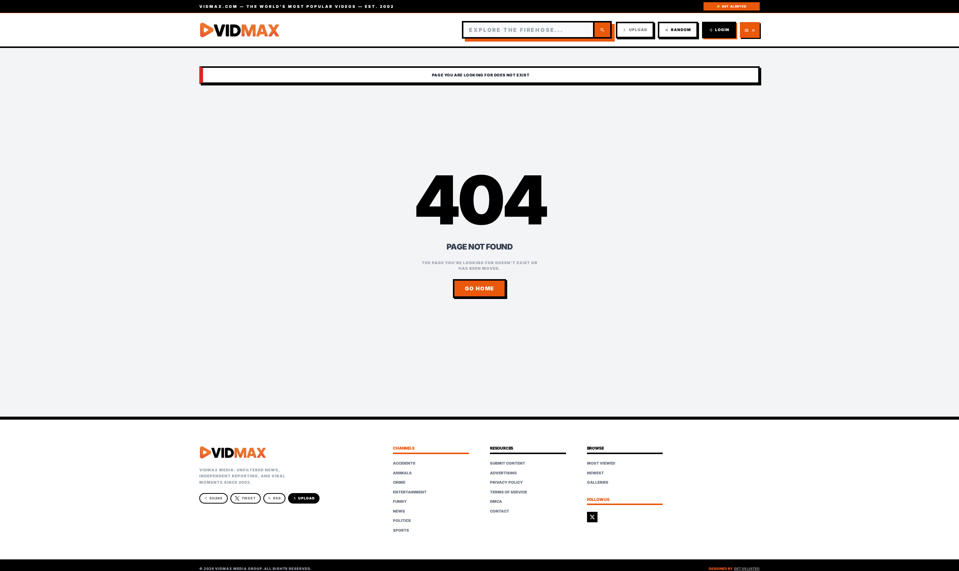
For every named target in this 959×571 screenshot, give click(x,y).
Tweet (249, 498)
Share (213, 498)
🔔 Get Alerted (731, 6)
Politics (402, 520)
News (399, 511)
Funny (400, 501)
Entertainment (410, 492)
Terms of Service (508, 492)
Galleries (597, 482)
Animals (402, 473)
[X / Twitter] (592, 517)
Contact (499, 511)
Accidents (404, 463)
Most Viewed (601, 463)
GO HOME (479, 288)
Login (719, 29)
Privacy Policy (506, 482)
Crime (399, 482)
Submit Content (507, 463)
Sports (401, 530)
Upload (635, 29)
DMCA (496, 501)
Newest (595, 473)
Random (678, 29)
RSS (274, 498)
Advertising (503, 473)
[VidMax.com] (239, 30)
